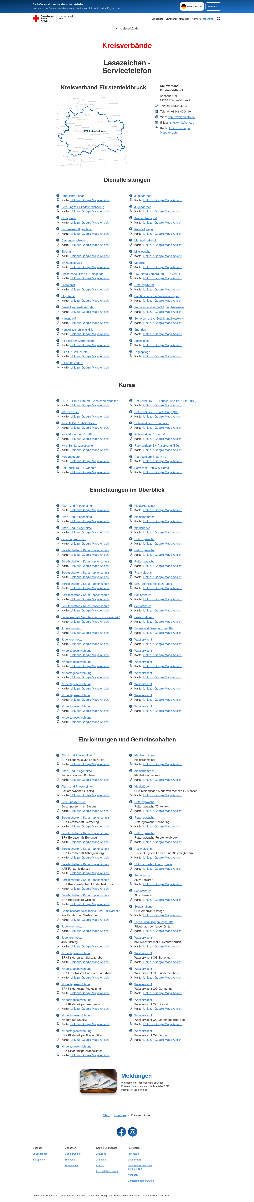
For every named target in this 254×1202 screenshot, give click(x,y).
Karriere (196, 18)
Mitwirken (184, 18)
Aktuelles (101, 1153)
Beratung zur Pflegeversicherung (82, 207)
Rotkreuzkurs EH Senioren (151, 423)
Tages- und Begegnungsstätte (153, 628)
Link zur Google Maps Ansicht (175, 130)
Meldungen (136, 1075)
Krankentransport (145, 218)
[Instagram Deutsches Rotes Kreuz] (132, 1132)
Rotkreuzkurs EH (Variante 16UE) (83, 468)
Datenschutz (134, 1159)
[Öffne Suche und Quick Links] (218, 18)
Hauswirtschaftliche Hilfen (78, 329)
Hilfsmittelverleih (72, 363)
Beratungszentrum (73, 539)
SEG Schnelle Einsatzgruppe (153, 583)
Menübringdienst (145, 240)
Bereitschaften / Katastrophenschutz (85, 550)
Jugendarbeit (142, 196)
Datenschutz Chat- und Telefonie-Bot (140, 1167)
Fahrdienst (68, 285)
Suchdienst (141, 340)
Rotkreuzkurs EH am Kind (151, 434)
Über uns (208, 18)
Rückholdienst (143, 572)
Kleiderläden (142, 528)
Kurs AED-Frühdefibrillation (79, 423)
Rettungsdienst (144, 285)
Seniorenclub (142, 595)
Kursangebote (70, 456)
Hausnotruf (68, 318)
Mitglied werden (73, 1153)
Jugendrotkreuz (71, 628)
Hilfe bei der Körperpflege (78, 340)
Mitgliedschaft (143, 251)
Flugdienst (68, 296)
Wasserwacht (143, 639)
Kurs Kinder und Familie (76, 434)
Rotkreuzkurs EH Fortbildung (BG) (156, 412)
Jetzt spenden (40, 1153)
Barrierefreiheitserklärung (141, 1180)
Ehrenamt (171, 18)
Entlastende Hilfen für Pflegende (82, 274)
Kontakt (100, 1165)
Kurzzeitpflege (143, 229)
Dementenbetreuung (74, 240)
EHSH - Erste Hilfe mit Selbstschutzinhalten (89, 401)
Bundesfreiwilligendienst (76, 229)
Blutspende (68, 218)
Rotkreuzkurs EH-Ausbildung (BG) (156, 445)
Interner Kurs (70, 412)
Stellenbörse (71, 1165)
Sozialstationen (144, 617)
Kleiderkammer (144, 517)
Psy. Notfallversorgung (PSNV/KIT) (157, 274)
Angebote (157, 18)
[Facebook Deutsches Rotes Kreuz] (121, 1132)
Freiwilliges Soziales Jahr (77, 307)
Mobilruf (139, 262)
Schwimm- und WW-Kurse (151, 468)
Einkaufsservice (71, 262)
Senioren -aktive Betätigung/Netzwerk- (159, 307)
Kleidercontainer (144, 505)
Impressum (133, 1153)
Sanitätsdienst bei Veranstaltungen (156, 296)
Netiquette (133, 1174)
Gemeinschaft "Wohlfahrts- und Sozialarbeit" (90, 617)
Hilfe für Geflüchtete (74, 352)
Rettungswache (144, 539)
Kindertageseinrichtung (76, 650)
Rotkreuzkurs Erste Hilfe (150, 456)
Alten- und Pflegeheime (76, 505)
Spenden (140, 329)
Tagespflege (142, 352)
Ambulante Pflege (73, 196)
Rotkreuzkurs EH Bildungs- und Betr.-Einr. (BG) (165, 401)
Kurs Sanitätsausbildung (77, 445)
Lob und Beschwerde (107, 1171)
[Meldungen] (98, 1081)
